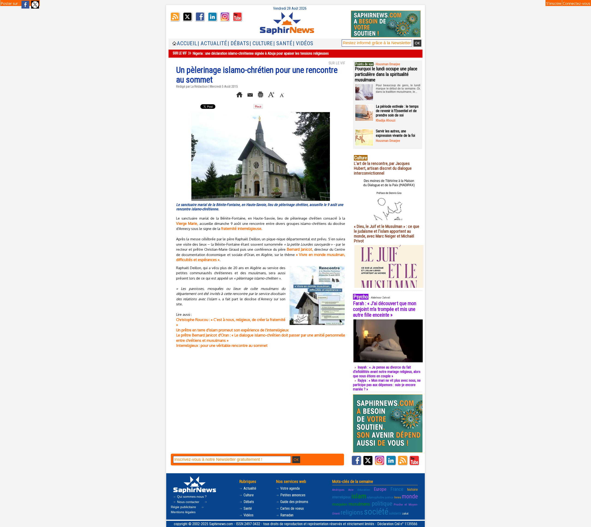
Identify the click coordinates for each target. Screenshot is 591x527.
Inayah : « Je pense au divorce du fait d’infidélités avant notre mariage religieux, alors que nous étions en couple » (386, 371)
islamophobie (375, 497)
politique (382, 503)
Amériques (338, 489)
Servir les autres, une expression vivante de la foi (395, 133)
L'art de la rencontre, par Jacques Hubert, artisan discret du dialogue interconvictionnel (383, 168)
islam (358, 496)
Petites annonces (292, 495)
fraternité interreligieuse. (241, 228)
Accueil (187, 43)
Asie (350, 489)
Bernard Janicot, (300, 249)
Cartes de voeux (291, 508)
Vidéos (248, 515)
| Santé (282, 43)
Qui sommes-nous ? (191, 496)
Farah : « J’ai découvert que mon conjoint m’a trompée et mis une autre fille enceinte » (384, 309)
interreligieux (341, 497)
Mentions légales (183, 512)
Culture (248, 495)
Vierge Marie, (187, 223)
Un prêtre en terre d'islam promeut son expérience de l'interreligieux (232, 330)
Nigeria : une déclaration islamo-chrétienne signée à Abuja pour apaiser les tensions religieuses (261, 53)
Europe (380, 489)
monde (410, 496)
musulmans (359, 504)
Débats (248, 502)
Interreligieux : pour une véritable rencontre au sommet (222, 345)
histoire (412, 489)
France (396, 489)
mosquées (339, 504)
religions (352, 512)
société (376, 512)
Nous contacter (188, 502)
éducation (363, 489)
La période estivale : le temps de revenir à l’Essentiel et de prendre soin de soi (397, 110)
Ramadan (286, 515)
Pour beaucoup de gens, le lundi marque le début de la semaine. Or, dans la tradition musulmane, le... (398, 88)
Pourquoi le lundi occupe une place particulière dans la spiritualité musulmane (386, 74)
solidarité (395, 513)
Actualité (249, 488)
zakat (405, 513)
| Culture (261, 43)
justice (389, 497)
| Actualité (212, 43)
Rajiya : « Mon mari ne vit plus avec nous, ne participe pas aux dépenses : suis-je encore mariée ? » (387, 384)
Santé (247, 508)
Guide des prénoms (293, 502)
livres (397, 497)
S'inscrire (553, 3)
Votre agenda (289, 488)
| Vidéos (303, 43)
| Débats (238, 43)
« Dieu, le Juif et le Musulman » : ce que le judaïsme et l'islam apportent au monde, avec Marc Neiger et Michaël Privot (386, 233)
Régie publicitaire (184, 507)
